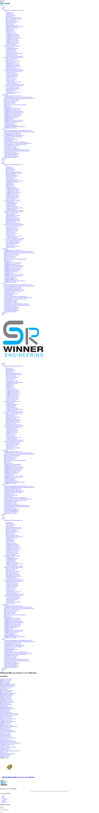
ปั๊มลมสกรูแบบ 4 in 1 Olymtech (9, 103)
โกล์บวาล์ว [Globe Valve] (10, 90)
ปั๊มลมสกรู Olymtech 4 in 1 (8, 107)
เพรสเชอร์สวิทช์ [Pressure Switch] (12, 76)
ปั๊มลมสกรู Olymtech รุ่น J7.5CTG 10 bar (11, 255)
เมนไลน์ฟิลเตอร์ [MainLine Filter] (12, 39)
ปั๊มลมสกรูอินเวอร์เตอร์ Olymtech (10, 102)
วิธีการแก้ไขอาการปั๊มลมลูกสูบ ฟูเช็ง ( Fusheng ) (12, 287)
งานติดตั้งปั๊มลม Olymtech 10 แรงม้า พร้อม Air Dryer (13, 121)
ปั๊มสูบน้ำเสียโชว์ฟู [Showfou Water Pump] (13, 66)
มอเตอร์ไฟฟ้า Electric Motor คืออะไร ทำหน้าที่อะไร (13, 136)
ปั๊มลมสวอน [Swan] (9, 16)
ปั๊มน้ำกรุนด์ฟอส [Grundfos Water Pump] (13, 61)
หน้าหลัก (3, 7)
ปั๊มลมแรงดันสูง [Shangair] (10, 15)
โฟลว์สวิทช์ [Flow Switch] (10, 77)
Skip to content (2, 0)
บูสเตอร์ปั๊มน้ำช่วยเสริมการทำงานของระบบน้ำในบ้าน (13, 112)
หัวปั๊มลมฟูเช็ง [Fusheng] (10, 30)
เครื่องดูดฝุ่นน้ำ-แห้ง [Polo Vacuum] (12, 196)
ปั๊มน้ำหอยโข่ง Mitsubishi (10, 214)
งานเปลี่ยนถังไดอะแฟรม (8, 118)
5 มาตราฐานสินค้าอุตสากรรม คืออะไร (11, 148)
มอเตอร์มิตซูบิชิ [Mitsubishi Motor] (12, 48)
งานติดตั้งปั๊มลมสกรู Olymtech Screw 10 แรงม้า (12, 113)
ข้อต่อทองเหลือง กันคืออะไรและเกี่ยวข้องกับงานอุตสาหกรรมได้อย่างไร (17, 305)
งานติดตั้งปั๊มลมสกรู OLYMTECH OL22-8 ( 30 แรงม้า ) (13, 120)
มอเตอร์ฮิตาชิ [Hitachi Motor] (11, 49)
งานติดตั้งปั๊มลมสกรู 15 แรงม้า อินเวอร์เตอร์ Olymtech (13, 111)
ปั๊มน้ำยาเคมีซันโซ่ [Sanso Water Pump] (13, 65)
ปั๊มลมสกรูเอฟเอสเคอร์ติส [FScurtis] (12, 21)
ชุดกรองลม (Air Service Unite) (11, 79)
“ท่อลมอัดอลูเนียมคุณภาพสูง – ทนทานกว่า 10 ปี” (13, 134)
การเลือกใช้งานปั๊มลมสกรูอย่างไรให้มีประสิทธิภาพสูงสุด (14, 135)
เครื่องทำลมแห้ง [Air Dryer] (11, 22)
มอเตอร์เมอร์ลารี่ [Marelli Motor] (12, 52)
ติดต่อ (3, 159)
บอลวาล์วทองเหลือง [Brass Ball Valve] (13, 86)
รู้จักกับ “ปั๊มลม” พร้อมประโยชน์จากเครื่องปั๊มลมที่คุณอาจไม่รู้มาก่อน (16, 149)
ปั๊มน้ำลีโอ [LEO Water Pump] (11, 67)
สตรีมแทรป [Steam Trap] (10, 93)
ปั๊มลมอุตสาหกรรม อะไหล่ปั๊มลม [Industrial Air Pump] (13, 10)
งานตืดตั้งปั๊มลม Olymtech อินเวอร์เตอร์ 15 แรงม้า (13, 269)
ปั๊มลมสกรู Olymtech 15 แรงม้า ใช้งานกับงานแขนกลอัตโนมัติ (15, 104)
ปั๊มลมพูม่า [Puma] (9, 12)
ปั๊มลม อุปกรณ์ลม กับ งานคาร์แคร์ (10, 147)
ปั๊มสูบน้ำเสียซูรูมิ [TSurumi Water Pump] (13, 63)
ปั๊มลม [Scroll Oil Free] (10, 24)
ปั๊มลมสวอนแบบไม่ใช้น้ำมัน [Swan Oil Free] (14, 173)
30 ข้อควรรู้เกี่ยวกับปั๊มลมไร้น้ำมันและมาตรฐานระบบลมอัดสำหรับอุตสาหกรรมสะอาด (19, 131)
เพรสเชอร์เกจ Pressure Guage (9, 138)
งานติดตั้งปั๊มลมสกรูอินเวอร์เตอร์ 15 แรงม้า (11, 116)
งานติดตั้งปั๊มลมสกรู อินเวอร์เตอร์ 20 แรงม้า (12, 264)
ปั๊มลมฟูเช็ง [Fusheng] (10, 13)
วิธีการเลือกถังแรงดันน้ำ (8, 140)
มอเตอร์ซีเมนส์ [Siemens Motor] (11, 54)
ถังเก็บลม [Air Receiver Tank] (11, 187)
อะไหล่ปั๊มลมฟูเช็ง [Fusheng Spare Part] (13, 35)
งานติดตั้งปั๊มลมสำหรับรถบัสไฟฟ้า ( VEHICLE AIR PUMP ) (14, 126)
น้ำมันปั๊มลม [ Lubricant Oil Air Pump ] (12, 40)
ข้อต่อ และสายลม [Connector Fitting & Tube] (14, 71)
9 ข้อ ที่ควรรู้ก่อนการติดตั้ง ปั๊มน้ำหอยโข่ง (11, 156)
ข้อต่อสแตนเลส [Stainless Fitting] (12, 89)
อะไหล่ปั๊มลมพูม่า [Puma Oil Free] (12, 27)
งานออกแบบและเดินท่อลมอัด (9, 278)
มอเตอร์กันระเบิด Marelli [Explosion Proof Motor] (14, 56)
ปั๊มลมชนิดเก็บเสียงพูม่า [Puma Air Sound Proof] (14, 26)
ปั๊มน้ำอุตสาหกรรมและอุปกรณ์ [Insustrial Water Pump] (13, 57)
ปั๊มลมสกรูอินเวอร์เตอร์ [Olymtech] (12, 25)
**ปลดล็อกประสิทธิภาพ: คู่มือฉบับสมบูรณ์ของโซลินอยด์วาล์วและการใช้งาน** (18, 130)
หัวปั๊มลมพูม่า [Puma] (10, 29)
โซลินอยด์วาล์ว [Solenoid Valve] (11, 75)
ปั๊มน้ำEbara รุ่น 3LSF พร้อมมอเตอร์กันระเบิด (12, 99)
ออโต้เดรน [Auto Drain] (10, 80)
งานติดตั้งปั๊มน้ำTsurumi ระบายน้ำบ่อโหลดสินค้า (12, 108)
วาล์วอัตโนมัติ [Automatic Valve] (11, 237)
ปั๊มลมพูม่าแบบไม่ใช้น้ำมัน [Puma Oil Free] (13, 17)
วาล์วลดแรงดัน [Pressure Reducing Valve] (13, 246)
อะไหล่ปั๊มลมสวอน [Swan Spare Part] (12, 36)
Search (1, 5)
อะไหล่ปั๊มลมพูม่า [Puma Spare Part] (12, 34)
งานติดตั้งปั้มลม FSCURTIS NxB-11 (10, 127)
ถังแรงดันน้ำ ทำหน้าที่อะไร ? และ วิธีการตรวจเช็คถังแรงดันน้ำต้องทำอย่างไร (18, 143)
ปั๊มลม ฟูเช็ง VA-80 (7, 106)
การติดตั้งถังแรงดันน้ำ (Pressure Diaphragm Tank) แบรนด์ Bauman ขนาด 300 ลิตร (18, 97)
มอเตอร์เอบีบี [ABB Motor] (11, 205)
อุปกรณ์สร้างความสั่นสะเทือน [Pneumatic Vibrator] (15, 84)
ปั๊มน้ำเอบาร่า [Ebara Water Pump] (12, 58)
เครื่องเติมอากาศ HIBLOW (11, 44)
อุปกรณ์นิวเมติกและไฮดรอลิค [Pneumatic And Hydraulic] (14, 70)
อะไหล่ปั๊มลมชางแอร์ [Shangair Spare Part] (13, 38)
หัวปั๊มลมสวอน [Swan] (10, 31)
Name (1, 806)
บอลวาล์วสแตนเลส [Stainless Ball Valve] (13, 88)
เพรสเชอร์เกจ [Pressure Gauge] (11, 72)
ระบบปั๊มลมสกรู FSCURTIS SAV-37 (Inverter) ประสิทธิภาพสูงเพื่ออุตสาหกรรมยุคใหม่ (19, 98)
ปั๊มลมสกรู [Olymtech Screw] (11, 20)
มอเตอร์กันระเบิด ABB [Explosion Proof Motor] (14, 53)
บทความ (3, 129)
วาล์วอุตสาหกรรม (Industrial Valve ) (10, 152)
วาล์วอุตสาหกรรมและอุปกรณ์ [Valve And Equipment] (13, 85)
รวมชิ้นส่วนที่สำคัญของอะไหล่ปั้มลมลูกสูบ (11, 153)
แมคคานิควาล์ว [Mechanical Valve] (12, 228)
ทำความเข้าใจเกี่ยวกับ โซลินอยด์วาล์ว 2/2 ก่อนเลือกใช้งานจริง (15, 296)
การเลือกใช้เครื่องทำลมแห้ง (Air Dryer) (11, 139)
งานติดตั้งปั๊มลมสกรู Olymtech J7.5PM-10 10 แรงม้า (13, 95)
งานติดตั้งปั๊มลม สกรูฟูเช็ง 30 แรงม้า (10, 122)
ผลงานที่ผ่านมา (5, 94)
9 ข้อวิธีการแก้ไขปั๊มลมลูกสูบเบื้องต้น (10, 154)
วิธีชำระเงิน (4, 158)
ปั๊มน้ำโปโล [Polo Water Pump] (11, 62)
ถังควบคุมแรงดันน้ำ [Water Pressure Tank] (13, 68)
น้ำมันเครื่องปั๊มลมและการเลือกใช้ (10, 157)
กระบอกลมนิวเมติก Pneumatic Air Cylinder (13, 81)
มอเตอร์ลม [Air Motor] (10, 47)
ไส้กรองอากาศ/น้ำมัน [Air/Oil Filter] (12, 43)
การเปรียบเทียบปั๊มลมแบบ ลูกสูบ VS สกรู (11, 145)
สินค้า (3, 163)
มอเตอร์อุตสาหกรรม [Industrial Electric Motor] (12, 45)
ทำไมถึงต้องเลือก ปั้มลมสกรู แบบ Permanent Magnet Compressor (15, 144)
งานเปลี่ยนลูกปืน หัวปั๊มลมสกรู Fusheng (11, 125)
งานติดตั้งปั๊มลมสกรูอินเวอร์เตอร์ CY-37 (11, 117)
